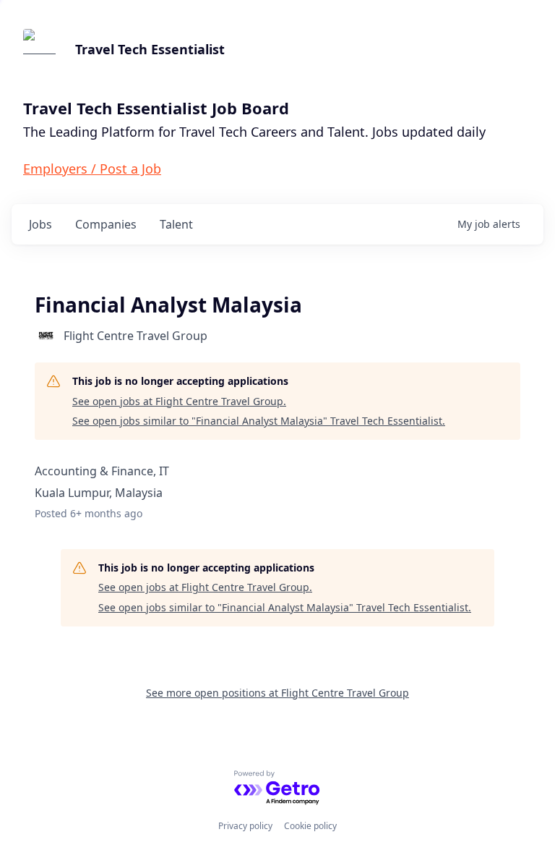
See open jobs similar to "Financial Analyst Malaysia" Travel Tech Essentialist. (258, 421)
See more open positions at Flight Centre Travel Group (277, 693)
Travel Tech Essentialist (150, 49)
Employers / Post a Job (92, 168)
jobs (40, 224)
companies (106, 224)
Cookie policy (310, 826)
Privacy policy (245, 826)
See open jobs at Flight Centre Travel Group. (179, 401)
